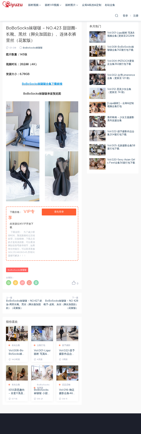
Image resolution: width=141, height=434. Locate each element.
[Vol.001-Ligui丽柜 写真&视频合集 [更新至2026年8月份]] (42, 333)
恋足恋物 (66, 385)
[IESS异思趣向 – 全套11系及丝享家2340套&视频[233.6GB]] (17, 373)
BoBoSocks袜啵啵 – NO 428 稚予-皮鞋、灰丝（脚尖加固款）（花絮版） (61, 304)
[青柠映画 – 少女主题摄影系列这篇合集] (97, 121)
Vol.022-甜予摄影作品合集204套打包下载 (67, 352)
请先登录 (59, 212)
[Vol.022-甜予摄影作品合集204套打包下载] (67, 333)
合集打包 (41, 345)
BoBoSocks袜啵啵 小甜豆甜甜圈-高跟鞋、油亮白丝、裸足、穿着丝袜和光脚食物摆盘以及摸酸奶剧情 (42, 392)
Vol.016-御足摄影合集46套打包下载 (67, 392)
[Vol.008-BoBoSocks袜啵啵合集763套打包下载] (17, 333)
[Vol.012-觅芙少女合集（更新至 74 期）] (97, 93)
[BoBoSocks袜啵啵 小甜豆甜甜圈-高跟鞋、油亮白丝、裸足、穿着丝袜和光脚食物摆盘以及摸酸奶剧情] (42, 373)
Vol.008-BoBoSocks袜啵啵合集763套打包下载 (17, 352)
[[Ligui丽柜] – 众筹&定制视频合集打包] (97, 107)
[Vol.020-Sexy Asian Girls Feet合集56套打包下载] (97, 164)
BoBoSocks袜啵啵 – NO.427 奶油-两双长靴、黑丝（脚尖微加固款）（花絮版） (24, 304)
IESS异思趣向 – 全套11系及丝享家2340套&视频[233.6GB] (17, 392)
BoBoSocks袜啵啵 (32, 48)
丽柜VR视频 (52, 5)
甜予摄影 (66, 345)
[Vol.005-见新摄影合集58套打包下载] (97, 149)
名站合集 (110, 5)
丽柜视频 (33, 5)
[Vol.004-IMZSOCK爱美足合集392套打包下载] (97, 65)
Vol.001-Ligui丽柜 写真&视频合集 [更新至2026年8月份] (42, 352)
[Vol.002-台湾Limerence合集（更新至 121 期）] (97, 79)
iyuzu (13, 5)
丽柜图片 (70, 5)
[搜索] (116, 15)
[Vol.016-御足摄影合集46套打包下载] (67, 373)
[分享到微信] (8, 282)
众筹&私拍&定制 (91, 5)
